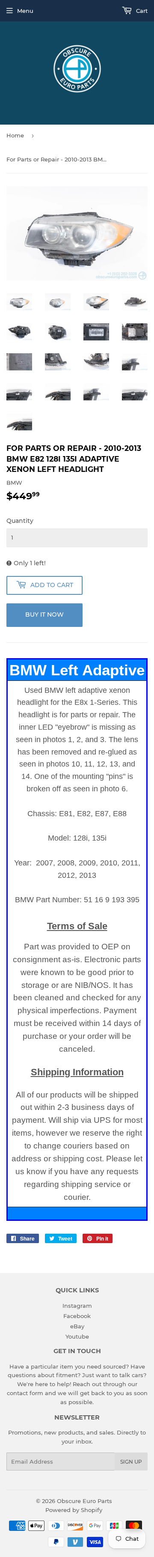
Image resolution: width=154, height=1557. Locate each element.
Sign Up (131, 1462)
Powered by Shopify (73, 1509)
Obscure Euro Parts (84, 1500)
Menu (25, 10)
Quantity (19, 521)
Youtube (77, 1336)
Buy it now (44, 614)
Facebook (77, 1315)
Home (15, 135)
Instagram (77, 1305)
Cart (141, 10)
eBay (77, 1326)
